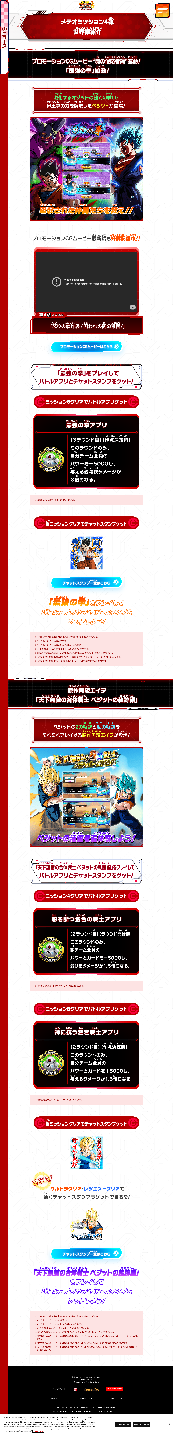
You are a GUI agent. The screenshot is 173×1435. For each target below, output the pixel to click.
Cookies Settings (86, 1398)
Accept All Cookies (141, 1424)
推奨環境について (57, 1398)
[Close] (169, 1424)
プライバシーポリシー (116, 1398)
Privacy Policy (38, 1431)
